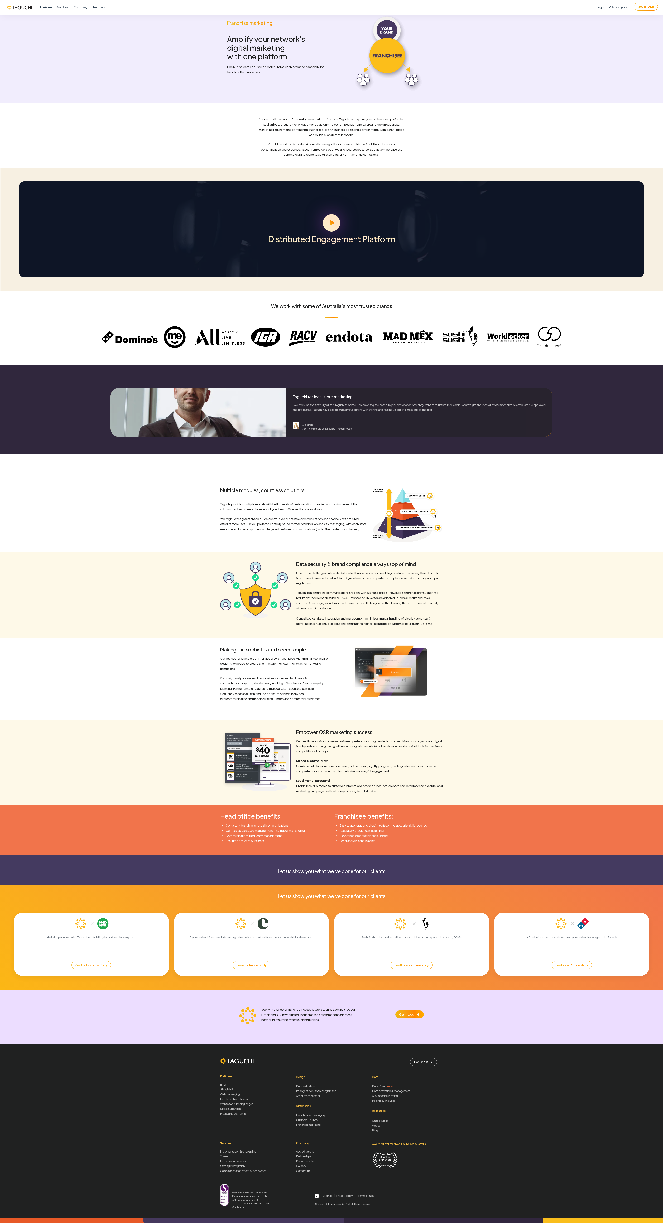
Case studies (380, 1120)
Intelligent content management (316, 1091)
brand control (343, 144)
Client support (619, 7)
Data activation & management (391, 1091)
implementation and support (368, 836)
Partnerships (303, 1156)
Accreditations (305, 1151)
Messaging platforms (233, 1113)
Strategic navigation (232, 1166)
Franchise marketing (308, 1124)
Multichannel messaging (310, 1115)
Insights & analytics (383, 1100)
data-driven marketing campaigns (355, 154)
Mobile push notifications (235, 1099)
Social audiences (230, 1109)
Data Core (382, 1086)
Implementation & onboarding (238, 1151)
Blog (375, 1130)
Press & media (305, 1161)
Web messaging (230, 1094)
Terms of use (366, 1195)
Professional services (233, 1161)
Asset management (308, 1096)
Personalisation (305, 1086)
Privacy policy (344, 1195)
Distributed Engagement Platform (331, 239)
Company (80, 7)
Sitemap (327, 1195)
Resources (100, 7)
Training (224, 1156)
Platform (46, 7)
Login (600, 7)
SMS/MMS (226, 1089)
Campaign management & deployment (243, 1171)
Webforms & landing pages (236, 1104)
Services (63, 7)
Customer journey (307, 1120)
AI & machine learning (385, 1096)
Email (223, 1084)
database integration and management (338, 618)
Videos (376, 1125)
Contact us (303, 1171)
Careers (301, 1166)
